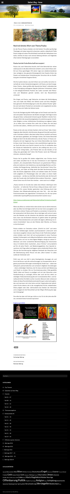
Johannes (56, 475)
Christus (29, 472)
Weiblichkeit (54, 484)
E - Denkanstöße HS (26, 23)
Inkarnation (42, 475)
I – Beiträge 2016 (7, 449)
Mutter (43, 477)
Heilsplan (26, 475)
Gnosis (18, 475)
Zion (60, 484)
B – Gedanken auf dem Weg (10, 390)
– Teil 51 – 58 (7, 433)
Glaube (14, 475)
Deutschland (36, 472)
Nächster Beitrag (18, 362)
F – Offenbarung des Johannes (11, 440)
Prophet (28, 481)
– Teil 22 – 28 (7, 407)
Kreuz (14, 477)
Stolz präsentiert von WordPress (10, 491)
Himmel (35, 475)
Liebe (20, 477)
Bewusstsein (10, 472)
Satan (45, 481)
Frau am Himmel (62, 471)
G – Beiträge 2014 (8, 443)
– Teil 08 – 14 (7, 400)
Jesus (50, 474)
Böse (16, 347)
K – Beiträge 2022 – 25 (9, 456)
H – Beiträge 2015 (8, 446)
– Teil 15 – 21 (7, 404)
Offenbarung (10, 480)
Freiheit (5, 475)
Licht (17, 477)
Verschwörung (30, 484)
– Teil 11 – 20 (7, 420)
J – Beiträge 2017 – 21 (9, 453)
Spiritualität (21, 484)
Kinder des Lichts (7, 477)
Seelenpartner (13, 484)
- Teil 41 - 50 (16, 23)
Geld (9, 474)
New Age (50, 477)
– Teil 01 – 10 (7, 417)
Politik (21, 480)
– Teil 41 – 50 (7, 430)
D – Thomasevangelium (9, 410)
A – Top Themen (7, 387)
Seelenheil (5, 484)
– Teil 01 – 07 (7, 397)
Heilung (31, 475)
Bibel (15, 472)
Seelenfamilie (61, 481)
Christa (24, 472)
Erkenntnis (49, 472)
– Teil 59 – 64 (7, 436)
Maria (24, 477)
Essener (56, 472)
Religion (40, 480)
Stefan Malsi (30, 25)
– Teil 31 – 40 (7, 427)
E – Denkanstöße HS (8, 413)
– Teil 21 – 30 (7, 423)
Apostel (4, 472)
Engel (44, 471)
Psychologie (33, 481)
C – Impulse (6, 394)
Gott (22, 475)
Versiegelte (43, 483)
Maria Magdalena (33, 477)
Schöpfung (51, 480)
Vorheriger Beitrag (19, 356)
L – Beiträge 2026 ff (8, 459)
